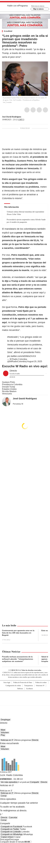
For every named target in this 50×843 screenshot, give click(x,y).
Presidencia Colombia (12, 384)
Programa (23, 6)
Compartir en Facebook (11, 826)
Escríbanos (29, 689)
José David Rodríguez (11, 117)
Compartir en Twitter (10, 829)
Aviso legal (6, 682)
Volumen (5, 732)
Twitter (33, 109)
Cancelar (13, 817)
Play (3, 735)
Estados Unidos (9, 389)
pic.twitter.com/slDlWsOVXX (21, 356)
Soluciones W (40, 685)
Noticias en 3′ (7, 740)
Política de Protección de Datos (22, 682)
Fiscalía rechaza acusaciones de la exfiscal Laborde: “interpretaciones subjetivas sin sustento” (17, 659)
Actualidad (8, 31)
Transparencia (28, 685)
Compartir (34, 782)
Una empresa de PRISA (25, 696)
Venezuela (7, 394)
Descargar (4, 839)
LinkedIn (39, 109)
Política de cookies (41, 682)
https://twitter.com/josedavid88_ (23, 117)
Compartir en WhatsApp (12, 834)
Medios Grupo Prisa (25, 702)
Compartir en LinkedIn (11, 832)
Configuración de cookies (13, 685)
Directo (35, 740)
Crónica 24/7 (6, 772)
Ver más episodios (9, 782)
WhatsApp (45, 109)
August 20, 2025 (34, 361)
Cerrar (4, 796)
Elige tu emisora (38, 9)
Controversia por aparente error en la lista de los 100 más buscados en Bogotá (18, 632)
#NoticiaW (12, 337)
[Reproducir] (5, 373)
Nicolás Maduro (9, 391)
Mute (3, 730)
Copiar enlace (7, 837)
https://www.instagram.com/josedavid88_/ (26, 117)
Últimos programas (22, 740)
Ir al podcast (23, 782)
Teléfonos (20, 689)
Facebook (26, 109)
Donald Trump (8, 387)
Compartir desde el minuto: (15, 842)
